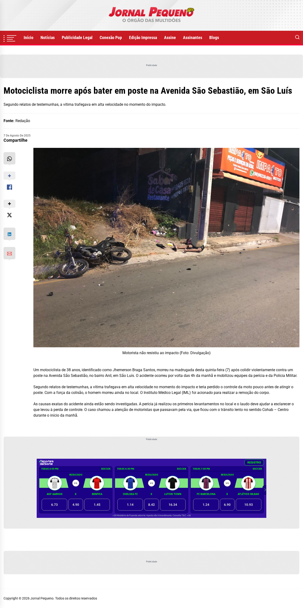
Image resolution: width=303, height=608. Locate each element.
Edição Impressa (143, 37)
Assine (170, 37)
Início (28, 37)
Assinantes (192, 37)
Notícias (47, 37)
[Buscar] (297, 37)
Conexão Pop (111, 37)
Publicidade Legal (77, 37)
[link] (151, 15)
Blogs (214, 37)
